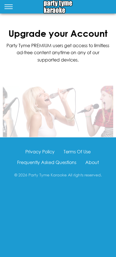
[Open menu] (9, 7)
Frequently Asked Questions (46, 162)
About (92, 162)
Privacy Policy (40, 151)
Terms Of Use (77, 151)
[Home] (58, 6)
